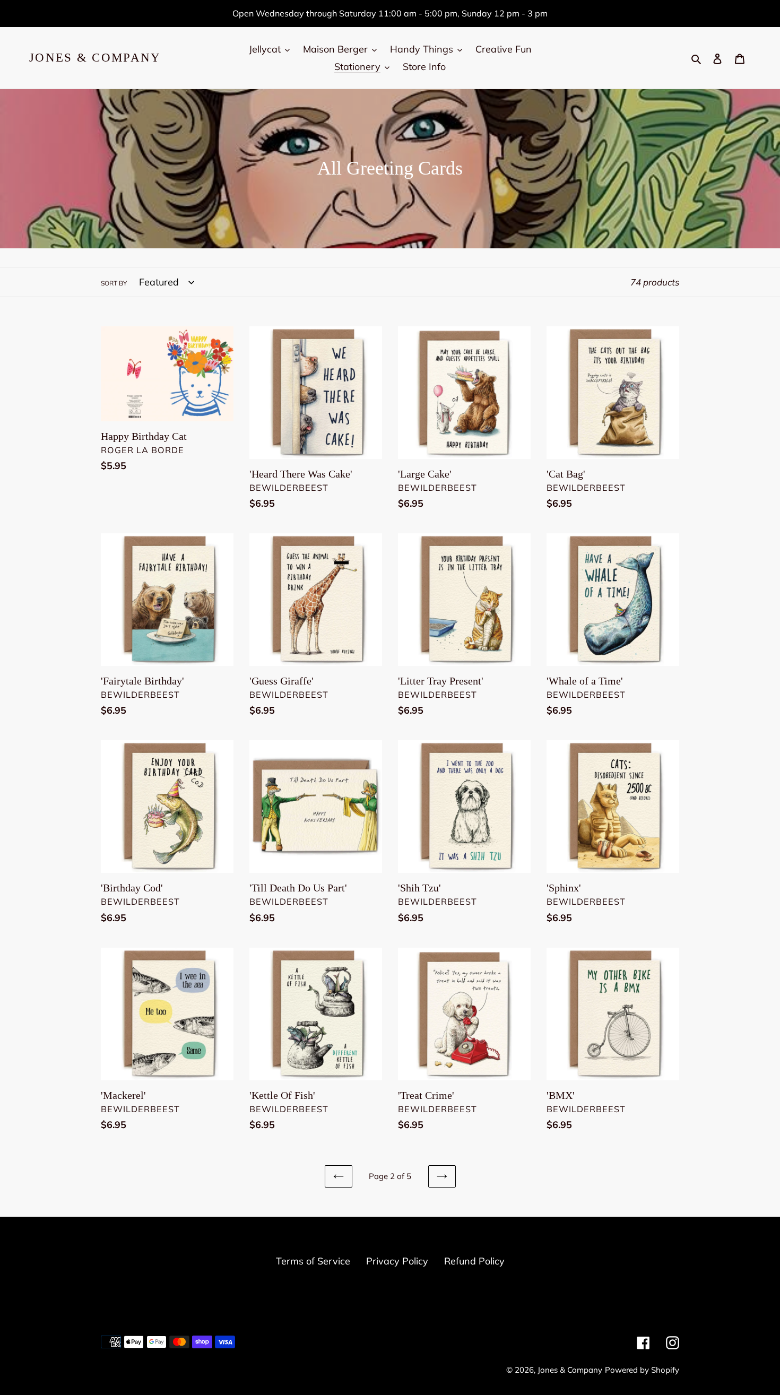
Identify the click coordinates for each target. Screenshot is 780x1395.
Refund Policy (474, 1261)
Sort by (114, 283)
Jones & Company (95, 57)
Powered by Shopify (642, 1370)
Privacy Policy (397, 1261)
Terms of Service (313, 1261)
